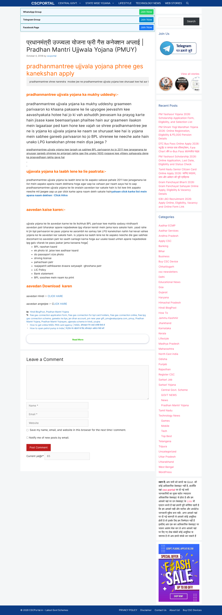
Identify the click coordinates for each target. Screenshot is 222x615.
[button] (187, 3)
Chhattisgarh (166, 266)
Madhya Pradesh (169, 343)
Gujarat (163, 292)
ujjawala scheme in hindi (80, 321)
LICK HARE (60, 303)
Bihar (162, 251)
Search (191, 21)
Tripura (163, 446)
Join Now (146, 11)
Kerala (162, 333)
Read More (77, 339)
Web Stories (173, 3)
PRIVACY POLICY (128, 610)
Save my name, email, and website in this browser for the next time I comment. (78, 429)
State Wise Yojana (97, 3)
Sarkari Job (165, 379)
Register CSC (167, 374)
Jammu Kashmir (168, 318)
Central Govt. (67, 3)
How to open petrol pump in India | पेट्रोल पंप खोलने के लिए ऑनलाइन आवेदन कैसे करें (67, 328)
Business (164, 256)
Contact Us (160, 610)
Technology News (148, 3)
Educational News (169, 282)
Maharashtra (166, 348)
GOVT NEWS (169, 395)
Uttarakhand (166, 461)
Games (165, 420)
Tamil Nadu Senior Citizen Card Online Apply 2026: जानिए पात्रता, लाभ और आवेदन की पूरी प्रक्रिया (178, 173)
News (164, 400)
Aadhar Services (169, 230)
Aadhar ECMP (167, 225)
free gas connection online (123, 315)
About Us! (174, 610)
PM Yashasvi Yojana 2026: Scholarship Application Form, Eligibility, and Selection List (176, 118)
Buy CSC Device (168, 261)
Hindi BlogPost (37, 311)
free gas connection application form (48, 315)
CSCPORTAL (43, 3)
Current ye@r (35, 456)
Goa (161, 287)
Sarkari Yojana (167, 384)
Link (189, 501)
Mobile (165, 425)
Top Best (166, 436)
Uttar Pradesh (167, 456)
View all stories (190, 73)
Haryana (164, 297)
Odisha (163, 359)
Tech (164, 431)
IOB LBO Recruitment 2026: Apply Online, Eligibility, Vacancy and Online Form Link (178, 202)
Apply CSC (165, 240)
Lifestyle (125, 3)
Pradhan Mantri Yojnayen (54, 321)
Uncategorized (167, 451)
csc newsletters (168, 271)
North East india (168, 353)
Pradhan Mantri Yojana (57, 311)
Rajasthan (165, 369)
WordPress (165, 472)
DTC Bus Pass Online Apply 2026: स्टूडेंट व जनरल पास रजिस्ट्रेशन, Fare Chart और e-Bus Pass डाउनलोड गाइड (179, 147)
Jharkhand (165, 323)
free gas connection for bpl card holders (88, 315)
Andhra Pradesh (168, 235)
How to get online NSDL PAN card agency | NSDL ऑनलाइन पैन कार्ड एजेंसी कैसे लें (67, 325)
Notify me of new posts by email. (49, 437)
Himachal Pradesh (170, 302)
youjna (96, 321)
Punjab (163, 364)
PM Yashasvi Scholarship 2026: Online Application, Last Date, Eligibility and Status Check (178, 160)
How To (163, 312)
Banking (163, 246)
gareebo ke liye (59, 318)
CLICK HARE (55, 296)
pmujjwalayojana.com (116, 318)
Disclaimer (146, 610)
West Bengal (166, 466)
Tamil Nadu (165, 410)
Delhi (162, 276)
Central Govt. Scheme (174, 389)
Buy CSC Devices (192, 610)
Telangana (165, 441)
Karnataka (165, 328)
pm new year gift (95, 318)
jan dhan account (77, 318)
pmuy (131, 318)
